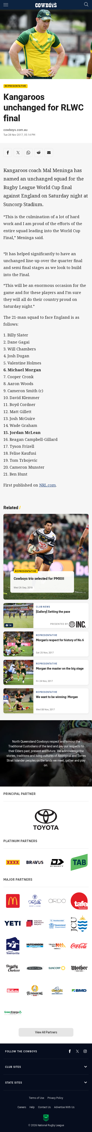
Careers (22, 1107)
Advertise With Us (64, 1107)
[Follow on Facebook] (69, 1051)
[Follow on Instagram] (85, 1051)
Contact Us (44, 1107)
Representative (15, 86)
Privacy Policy (55, 1097)
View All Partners (46, 1032)
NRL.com (47, 485)
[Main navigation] (5, 4)
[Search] (86, 4)
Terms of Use (36, 1097)
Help (32, 1107)
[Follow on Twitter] (77, 1051)
